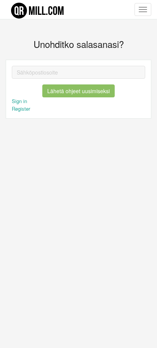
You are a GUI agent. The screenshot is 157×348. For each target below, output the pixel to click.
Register (21, 108)
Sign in (19, 101)
